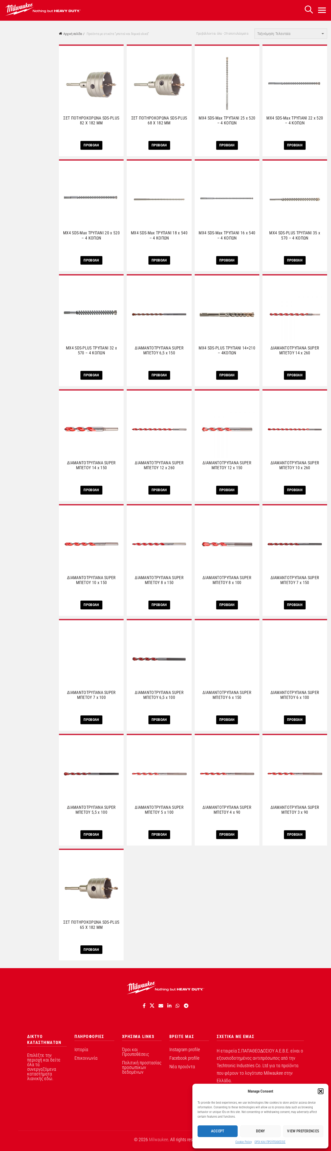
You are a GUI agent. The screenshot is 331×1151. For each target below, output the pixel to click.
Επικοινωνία (85, 1058)
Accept (217, 1131)
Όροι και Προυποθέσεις (135, 1052)
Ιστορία (81, 1049)
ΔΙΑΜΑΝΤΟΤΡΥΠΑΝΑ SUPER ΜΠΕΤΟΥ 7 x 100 (91, 695)
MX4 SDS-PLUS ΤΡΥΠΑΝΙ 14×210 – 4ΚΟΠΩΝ (227, 350)
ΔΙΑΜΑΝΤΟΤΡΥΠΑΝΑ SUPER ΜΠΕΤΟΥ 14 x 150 (91, 465)
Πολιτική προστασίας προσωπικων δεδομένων (141, 1067)
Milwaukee (158, 1139)
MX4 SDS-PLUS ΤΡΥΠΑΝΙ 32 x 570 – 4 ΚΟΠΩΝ (91, 350)
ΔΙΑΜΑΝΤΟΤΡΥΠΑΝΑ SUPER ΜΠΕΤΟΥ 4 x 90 (226, 810)
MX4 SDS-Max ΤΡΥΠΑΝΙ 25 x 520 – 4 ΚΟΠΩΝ (227, 120)
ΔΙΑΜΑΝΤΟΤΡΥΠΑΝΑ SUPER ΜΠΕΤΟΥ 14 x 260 (294, 350)
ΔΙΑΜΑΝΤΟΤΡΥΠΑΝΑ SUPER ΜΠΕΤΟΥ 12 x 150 (226, 465)
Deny (260, 1131)
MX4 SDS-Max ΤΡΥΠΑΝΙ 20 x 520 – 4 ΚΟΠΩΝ (91, 235)
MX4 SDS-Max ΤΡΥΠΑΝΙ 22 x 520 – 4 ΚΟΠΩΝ (294, 120)
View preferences (303, 1131)
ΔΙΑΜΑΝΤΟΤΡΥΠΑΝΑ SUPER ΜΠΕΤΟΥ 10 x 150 (91, 580)
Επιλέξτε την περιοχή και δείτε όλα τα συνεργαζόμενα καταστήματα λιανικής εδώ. (44, 1066)
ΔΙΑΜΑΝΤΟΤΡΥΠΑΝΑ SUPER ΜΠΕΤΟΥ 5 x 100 (159, 810)
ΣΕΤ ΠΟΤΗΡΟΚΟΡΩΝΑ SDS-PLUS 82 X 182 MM (91, 120)
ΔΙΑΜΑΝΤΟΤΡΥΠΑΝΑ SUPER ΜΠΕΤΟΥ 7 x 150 (294, 580)
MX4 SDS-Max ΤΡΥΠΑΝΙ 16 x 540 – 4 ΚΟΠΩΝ (227, 235)
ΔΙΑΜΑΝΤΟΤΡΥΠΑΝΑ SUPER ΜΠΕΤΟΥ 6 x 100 (294, 695)
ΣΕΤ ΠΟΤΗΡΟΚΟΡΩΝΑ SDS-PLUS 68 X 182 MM (159, 120)
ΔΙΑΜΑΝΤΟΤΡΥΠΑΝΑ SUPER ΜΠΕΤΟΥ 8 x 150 (159, 580)
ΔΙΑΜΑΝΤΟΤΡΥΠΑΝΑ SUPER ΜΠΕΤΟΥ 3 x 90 (294, 810)
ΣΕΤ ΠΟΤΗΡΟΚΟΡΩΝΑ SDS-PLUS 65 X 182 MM (91, 925)
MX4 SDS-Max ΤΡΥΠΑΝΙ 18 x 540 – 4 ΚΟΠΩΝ (159, 235)
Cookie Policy (243, 1142)
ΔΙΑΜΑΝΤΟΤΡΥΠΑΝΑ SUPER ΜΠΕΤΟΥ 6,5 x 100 (159, 695)
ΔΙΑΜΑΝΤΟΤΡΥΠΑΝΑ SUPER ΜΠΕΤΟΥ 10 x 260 (294, 465)
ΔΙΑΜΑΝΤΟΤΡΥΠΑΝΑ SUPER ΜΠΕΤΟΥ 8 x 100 (226, 580)
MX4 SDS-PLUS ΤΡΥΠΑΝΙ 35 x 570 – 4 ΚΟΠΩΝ (294, 235)
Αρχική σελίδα (72, 34)
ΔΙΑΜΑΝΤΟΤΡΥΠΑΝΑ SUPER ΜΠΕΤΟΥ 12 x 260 (159, 465)
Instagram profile (184, 1049)
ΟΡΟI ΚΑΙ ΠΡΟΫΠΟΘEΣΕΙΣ (269, 1142)
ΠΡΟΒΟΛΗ (91, 145)
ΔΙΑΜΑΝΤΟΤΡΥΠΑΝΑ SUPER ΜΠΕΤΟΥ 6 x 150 (226, 695)
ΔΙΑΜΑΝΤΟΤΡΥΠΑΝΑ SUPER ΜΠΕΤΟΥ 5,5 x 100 (91, 810)
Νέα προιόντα (182, 1066)
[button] (320, 1091)
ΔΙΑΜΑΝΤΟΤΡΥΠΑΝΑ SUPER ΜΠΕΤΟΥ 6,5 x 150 (159, 350)
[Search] (309, 10)
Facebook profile (184, 1058)
